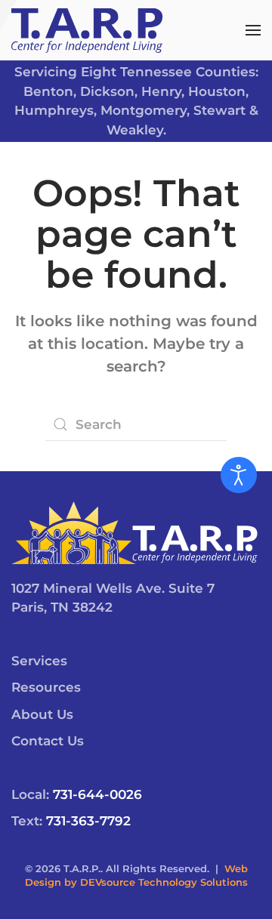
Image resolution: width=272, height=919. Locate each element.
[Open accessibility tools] (239, 475)
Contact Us (47, 740)
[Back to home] (86, 30)
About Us (42, 714)
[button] (253, 30)
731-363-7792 (88, 820)
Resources (46, 687)
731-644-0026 (97, 794)
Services (39, 660)
